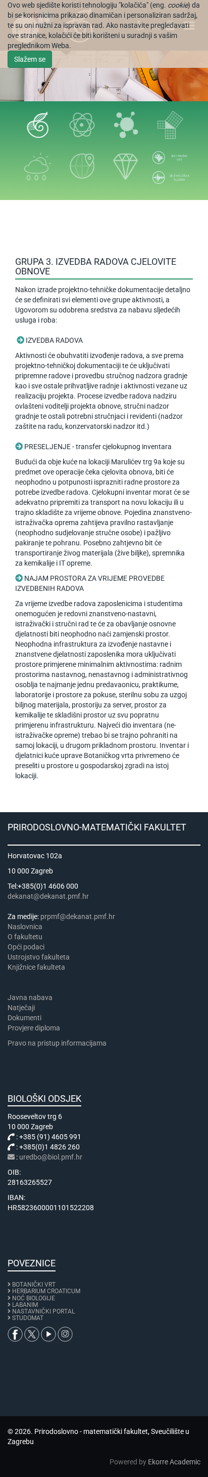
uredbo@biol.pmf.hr (50, 1157)
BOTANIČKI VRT (33, 1284)
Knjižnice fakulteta (36, 967)
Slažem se (29, 59)
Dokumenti (24, 1018)
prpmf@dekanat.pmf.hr (77, 916)
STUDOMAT (27, 1318)
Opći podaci (26, 947)
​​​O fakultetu (25, 937)
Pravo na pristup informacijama (59, 1043)
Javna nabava (30, 997)
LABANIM (25, 1304)
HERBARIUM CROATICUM (46, 1291)
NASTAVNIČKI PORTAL (43, 1311)
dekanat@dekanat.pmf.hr (48, 896)
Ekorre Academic (174, 1462)
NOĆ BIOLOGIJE (33, 1298)
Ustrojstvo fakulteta (39, 957)
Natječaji (21, 1008)
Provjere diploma (34, 1028)
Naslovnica (25, 927)
